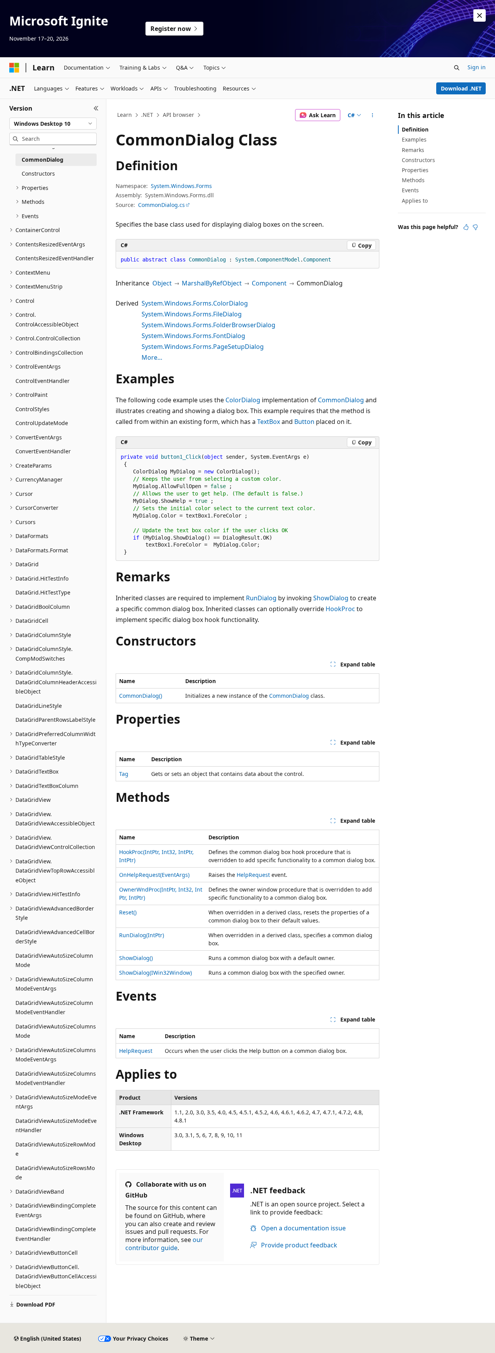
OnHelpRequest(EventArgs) (154, 874)
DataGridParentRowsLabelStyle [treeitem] (55, 719)
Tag (123, 773)
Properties (415, 170)
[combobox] (53, 124)
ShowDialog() (136, 958)
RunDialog (261, 598)
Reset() (128, 912)
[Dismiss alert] (479, 15)
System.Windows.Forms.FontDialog (193, 335)
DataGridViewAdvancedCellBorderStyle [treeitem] (55, 936)
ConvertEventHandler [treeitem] (43, 451)
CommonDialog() (140, 695)
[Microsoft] (14, 68)
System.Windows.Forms (181, 186)
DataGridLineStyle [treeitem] (38, 705)
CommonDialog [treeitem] (42, 159)
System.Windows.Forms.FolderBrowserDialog (208, 325)
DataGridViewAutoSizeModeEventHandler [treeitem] (56, 1125)
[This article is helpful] (466, 227)
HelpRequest (253, 874)
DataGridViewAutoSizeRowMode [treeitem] (55, 1149)
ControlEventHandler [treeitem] (42, 380)
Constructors (418, 160)
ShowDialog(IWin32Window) (155, 972)
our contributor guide (164, 1243)
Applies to (415, 200)
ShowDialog (330, 598)
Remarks (413, 150)
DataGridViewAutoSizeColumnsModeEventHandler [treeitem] (55, 1078)
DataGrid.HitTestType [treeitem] (42, 592)
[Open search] (456, 68)
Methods (413, 180)
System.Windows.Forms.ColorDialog (195, 303)
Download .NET (461, 88)
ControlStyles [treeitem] (32, 409)
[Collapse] (96, 108)
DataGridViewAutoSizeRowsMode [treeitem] (55, 1172)
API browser (178, 114)
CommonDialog (341, 400)
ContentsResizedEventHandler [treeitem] (54, 258)
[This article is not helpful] (475, 227)
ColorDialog (242, 400)
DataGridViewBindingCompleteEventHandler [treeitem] (55, 1233)
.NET (147, 114)
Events (410, 190)
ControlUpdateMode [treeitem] (41, 423)
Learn (124, 114)
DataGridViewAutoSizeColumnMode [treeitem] (54, 960)
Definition (415, 129)
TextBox (268, 421)
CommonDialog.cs (161, 204)
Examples (414, 139)
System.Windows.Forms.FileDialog (192, 314)
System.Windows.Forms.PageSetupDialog (203, 346)
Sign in (477, 67)
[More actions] (372, 115)
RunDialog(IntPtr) (141, 935)
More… (152, 357)
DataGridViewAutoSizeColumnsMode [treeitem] (55, 1031)
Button (304, 421)
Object (162, 283)
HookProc (340, 609)
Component (269, 283)
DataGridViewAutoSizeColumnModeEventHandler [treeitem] (54, 1007)
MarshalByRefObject (212, 283)
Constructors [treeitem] (38, 173)
